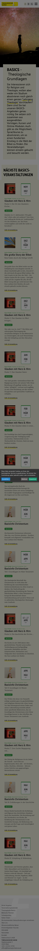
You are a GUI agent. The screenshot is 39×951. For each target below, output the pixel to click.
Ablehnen (24, 479)
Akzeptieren (32, 479)
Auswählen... (6, 479)
